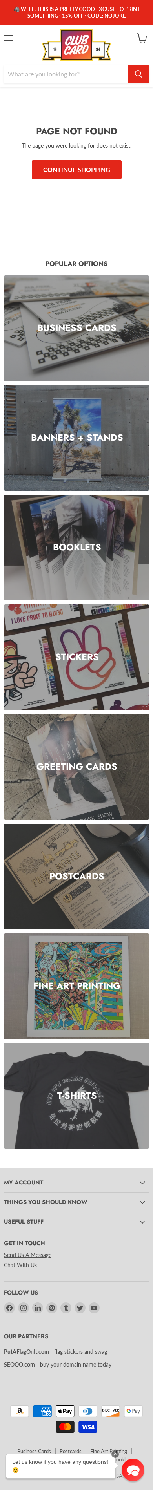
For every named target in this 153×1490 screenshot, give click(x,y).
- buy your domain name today (57, 1364)
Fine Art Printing (108, 1451)
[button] (133, 1470)
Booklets (123, 1459)
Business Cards (34, 1451)
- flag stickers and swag (55, 1351)
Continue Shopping (76, 169)
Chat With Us (20, 1265)
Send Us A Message (27, 1254)
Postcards (71, 1451)
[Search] (138, 74)
